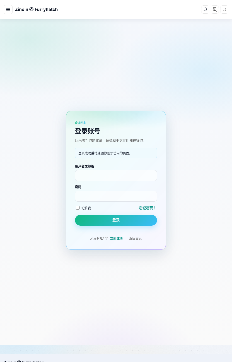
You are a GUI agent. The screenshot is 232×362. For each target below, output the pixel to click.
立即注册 (116, 238)
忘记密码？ (148, 208)
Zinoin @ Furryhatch (36, 9)
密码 (78, 187)
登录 (116, 220)
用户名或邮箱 (84, 166)
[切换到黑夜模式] (224, 9)
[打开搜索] (215, 9)
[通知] (205, 9)
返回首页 (135, 238)
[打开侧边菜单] (8, 9)
